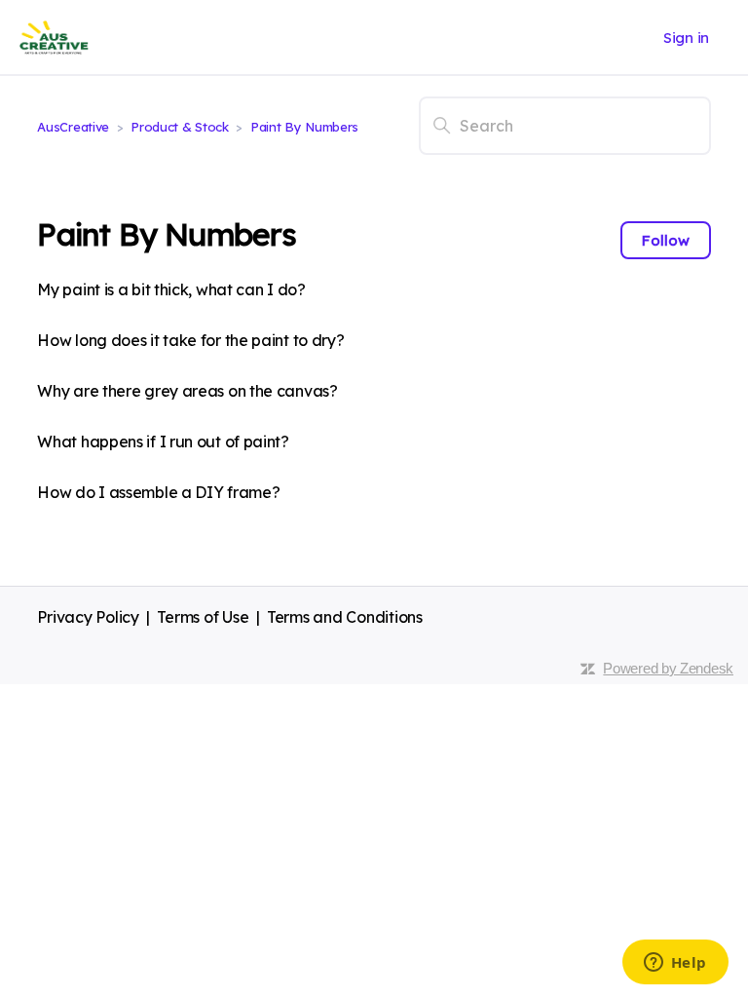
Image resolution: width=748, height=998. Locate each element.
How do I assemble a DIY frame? (158, 492)
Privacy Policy (88, 617)
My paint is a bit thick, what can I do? (171, 289)
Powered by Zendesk (668, 668)
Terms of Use (202, 617)
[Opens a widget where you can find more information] (675, 964)
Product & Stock (181, 126)
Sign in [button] (686, 37)
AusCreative (73, 126)
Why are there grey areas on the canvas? (187, 391)
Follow (666, 240)
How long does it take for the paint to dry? (190, 340)
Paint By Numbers (304, 126)
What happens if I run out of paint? (163, 441)
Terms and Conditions (345, 617)
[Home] (54, 37)
